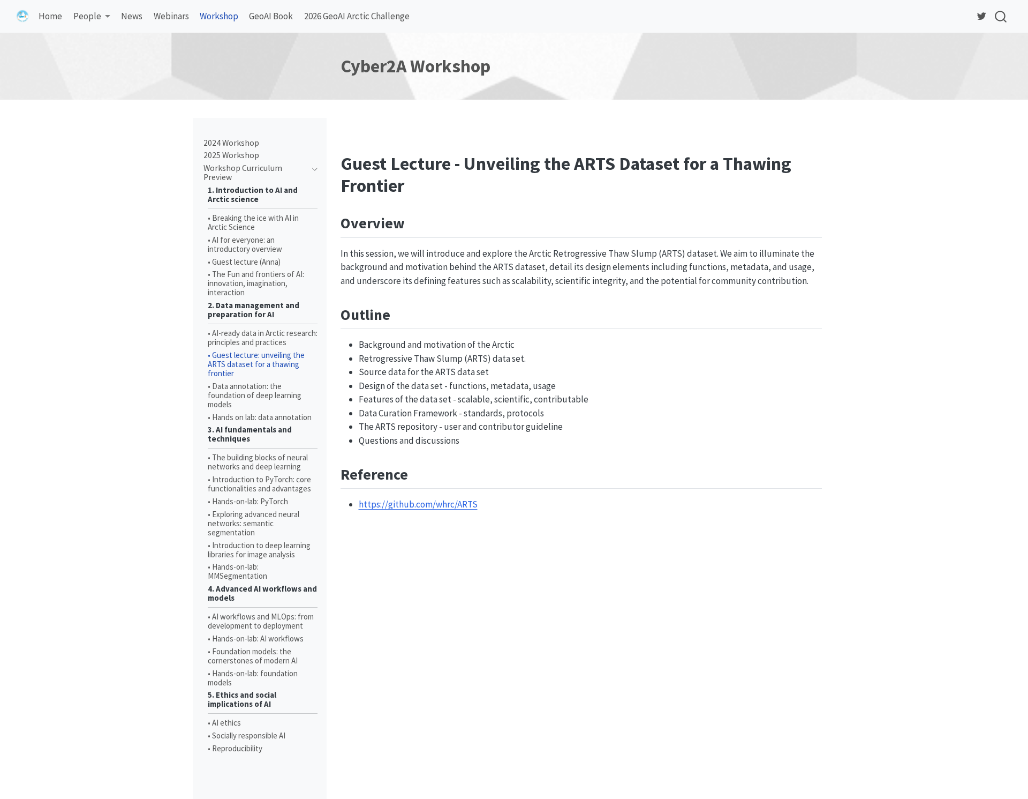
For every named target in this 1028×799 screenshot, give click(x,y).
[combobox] (1001, 16)
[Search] (1001, 16)
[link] (91, 16)
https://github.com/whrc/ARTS (418, 504)
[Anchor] (415, 221)
